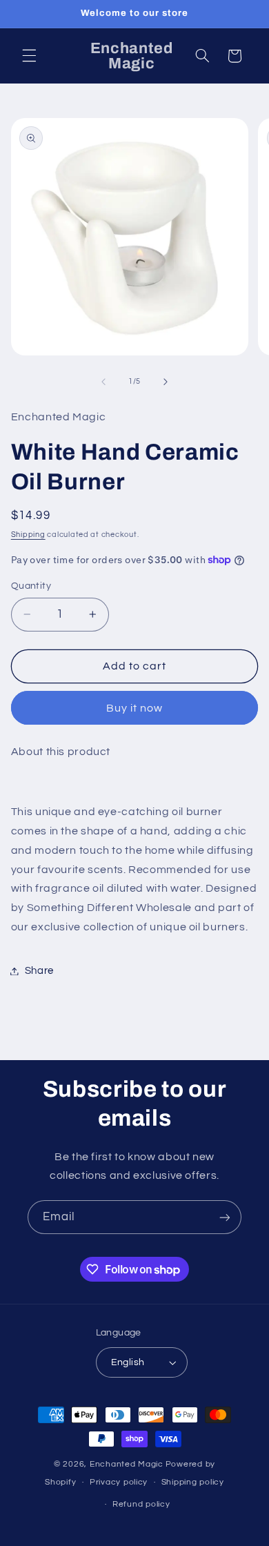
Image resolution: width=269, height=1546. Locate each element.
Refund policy (141, 1504)
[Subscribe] (225, 1217)
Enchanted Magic (126, 1464)
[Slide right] (165, 381)
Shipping (28, 534)
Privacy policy (119, 1482)
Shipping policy (192, 1482)
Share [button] (39, 971)
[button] (29, 56)
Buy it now (134, 708)
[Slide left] (103, 381)
